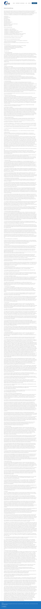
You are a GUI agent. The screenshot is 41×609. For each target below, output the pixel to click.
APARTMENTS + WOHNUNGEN (20, 3)
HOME (14, 3)
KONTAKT (29, 3)
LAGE (26, 3)
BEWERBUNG (34, 3)
